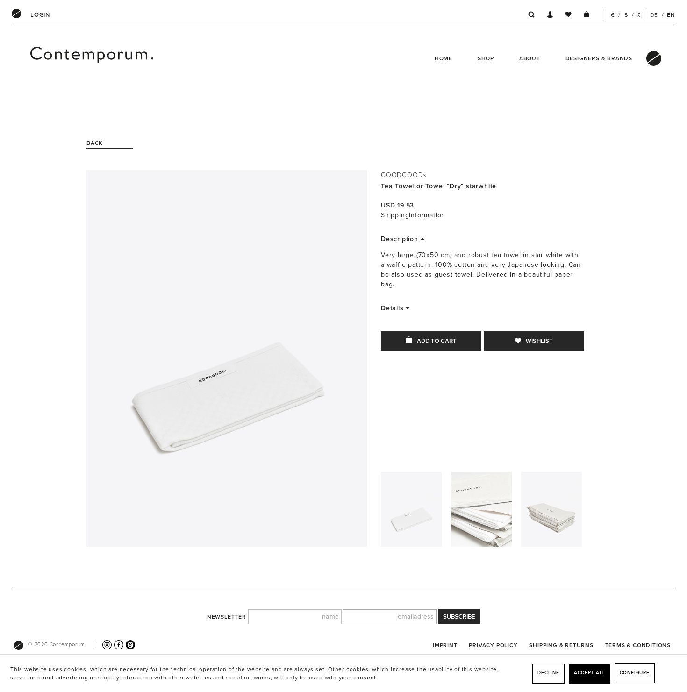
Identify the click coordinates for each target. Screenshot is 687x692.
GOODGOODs (403, 175)
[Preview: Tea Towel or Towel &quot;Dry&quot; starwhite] (411, 511)
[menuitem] (40, 14)
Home (443, 58)
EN (671, 15)
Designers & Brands (598, 58)
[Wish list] (568, 15)
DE (654, 15)
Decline (548, 673)
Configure (635, 673)
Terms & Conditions (638, 645)
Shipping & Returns (561, 645)
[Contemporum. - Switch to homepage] (61, 58)
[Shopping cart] (586, 15)
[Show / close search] (528, 15)
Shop (486, 58)
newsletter (226, 617)
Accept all (589, 673)
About (529, 58)
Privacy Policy (493, 645)
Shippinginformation (413, 215)
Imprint (445, 645)
